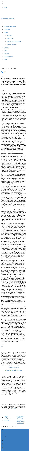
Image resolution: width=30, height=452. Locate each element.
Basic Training (10, 38)
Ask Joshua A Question (20, 416)
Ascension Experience (11, 44)
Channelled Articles (20, 419)
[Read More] (14, 409)
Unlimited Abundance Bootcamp (14, 41)
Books (5, 50)
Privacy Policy (20, 423)
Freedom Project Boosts (10, 26)
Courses (6, 32)
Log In (5, 7)
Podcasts (6, 47)
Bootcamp (6, 420)
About (5, 59)
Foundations (9, 35)
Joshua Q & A (7, 418)
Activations (7, 29)
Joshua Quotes (20, 421)
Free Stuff (6, 53)
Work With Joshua (8, 56)
